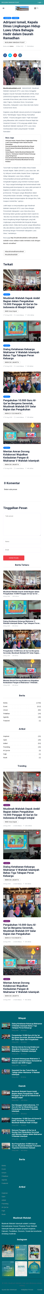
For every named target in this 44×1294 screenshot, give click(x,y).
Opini (5, 740)
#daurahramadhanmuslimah (14, 251)
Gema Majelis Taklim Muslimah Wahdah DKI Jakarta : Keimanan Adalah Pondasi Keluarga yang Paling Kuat (20, 154)
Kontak (39, 1290)
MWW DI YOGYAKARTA (13, 413)
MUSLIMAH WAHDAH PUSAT (15, 42)
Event (5, 706)
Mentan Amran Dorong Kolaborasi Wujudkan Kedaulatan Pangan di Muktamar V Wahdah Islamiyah (21, 456)
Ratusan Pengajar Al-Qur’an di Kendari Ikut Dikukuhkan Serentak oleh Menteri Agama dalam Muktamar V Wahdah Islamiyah (27, 1133)
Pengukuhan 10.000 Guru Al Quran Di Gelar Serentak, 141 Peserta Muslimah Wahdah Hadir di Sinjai (26, 1121)
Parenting (6, 747)
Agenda (6, 717)
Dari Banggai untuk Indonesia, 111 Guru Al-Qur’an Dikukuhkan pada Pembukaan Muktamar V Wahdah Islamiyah (25, 1108)
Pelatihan (6, 713)
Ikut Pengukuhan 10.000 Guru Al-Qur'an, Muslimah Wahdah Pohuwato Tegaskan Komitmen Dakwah (26, 1146)
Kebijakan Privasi (27, 1290)
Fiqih (5, 754)
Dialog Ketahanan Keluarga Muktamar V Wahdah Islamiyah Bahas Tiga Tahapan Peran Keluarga (21, 354)
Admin (12, 46)
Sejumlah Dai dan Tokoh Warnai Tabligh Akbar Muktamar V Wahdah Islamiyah (26, 1072)
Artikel (5, 743)
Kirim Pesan (13, 558)
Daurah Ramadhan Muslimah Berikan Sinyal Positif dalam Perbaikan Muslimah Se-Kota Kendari (19, 148)
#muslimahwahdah (11, 254)
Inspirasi (6, 736)
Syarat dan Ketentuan (9, 1290)
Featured (6, 721)
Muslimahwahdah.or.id (12, 88)
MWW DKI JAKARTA (12, 362)
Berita (5, 703)
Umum (5, 710)
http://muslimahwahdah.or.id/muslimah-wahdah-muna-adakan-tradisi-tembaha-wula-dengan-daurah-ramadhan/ (22, 240)
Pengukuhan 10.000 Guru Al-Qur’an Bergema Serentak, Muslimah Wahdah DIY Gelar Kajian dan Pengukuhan (19, 405)
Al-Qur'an (6, 750)
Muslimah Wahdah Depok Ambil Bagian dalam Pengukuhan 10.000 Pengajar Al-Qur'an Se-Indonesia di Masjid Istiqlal (21, 303)
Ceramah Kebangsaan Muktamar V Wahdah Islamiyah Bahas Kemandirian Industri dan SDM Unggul (27, 1061)
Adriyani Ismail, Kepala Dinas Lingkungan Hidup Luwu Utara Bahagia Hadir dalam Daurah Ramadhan (21, 30)
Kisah (5, 757)
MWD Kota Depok (11, 311)
